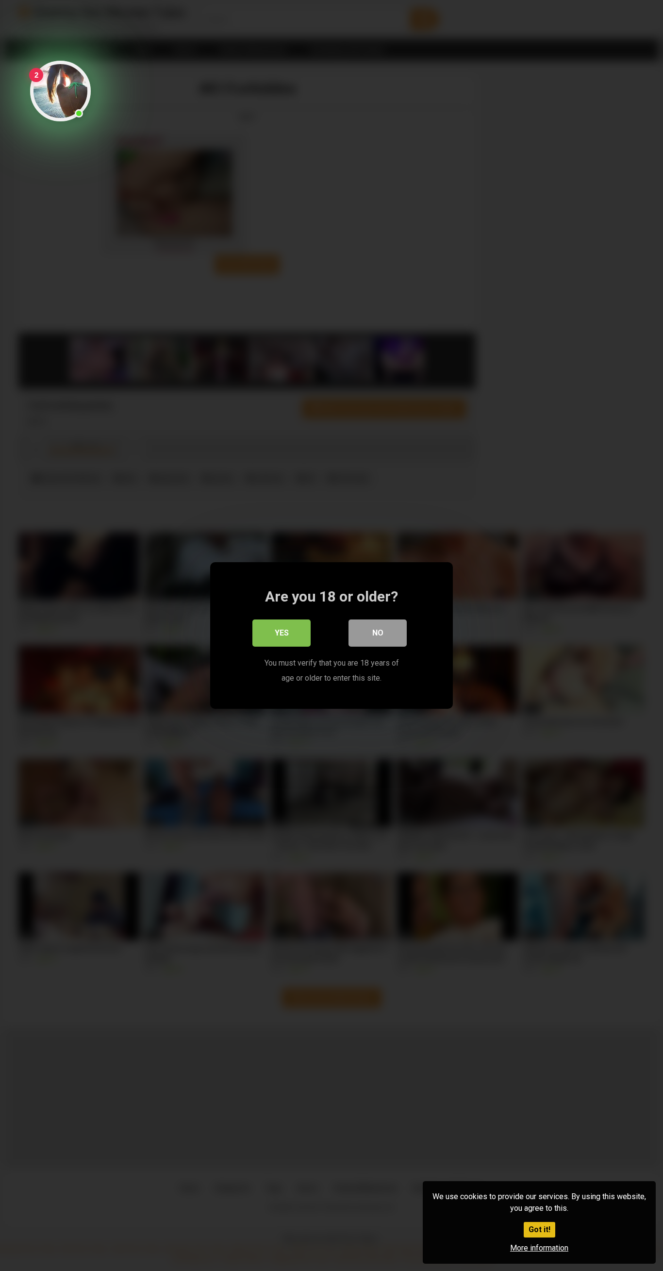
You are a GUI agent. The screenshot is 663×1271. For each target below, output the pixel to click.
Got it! (539, 1229)
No (377, 632)
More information (539, 1248)
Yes (282, 632)
